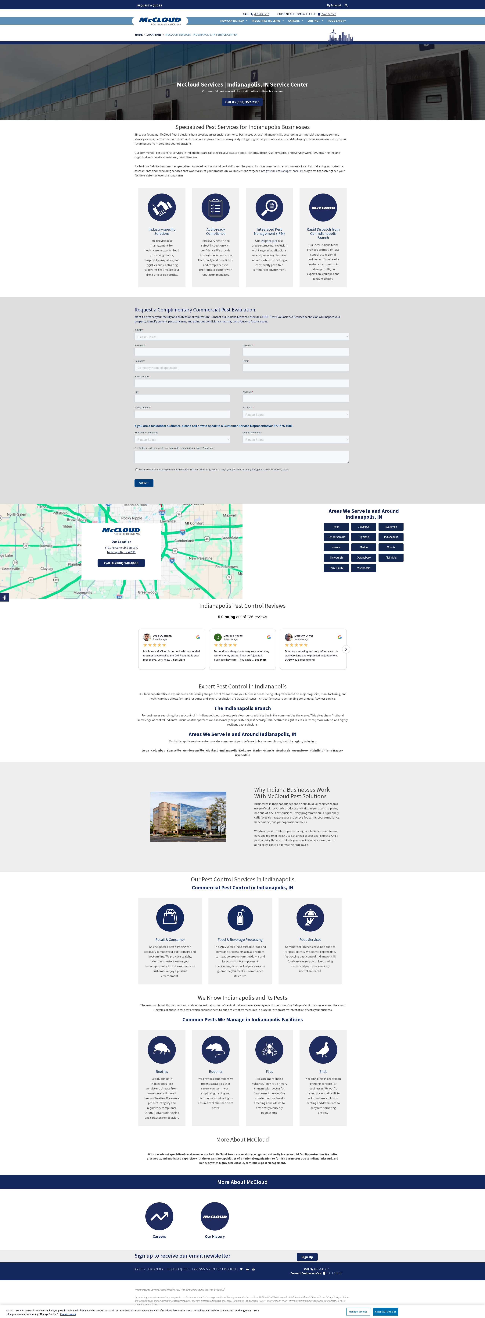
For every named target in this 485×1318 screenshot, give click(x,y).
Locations (154, 34)
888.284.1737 (261, 14)
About (139, 1269)
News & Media (155, 1269)
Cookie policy (68, 1314)
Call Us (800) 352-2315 (242, 102)
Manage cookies (358, 1311)
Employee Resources (225, 1269)
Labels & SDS (200, 1269)
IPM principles (268, 241)
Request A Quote (149, 5)
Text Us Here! (334, 1273)
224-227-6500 (328, 14)
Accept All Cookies (385, 1311)
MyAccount (334, 5)
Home (139, 34)
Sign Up (307, 1257)
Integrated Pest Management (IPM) (282, 171)
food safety (337, 21)
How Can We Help (232, 21)
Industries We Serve (266, 21)
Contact (313, 21)
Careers (294, 21)
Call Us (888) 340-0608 (121, 563)
